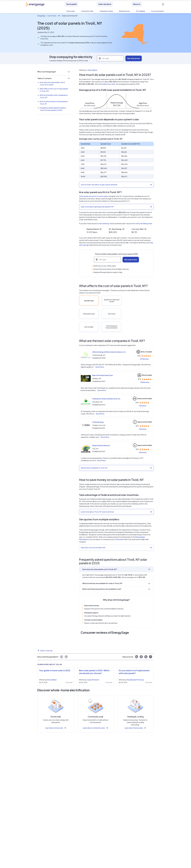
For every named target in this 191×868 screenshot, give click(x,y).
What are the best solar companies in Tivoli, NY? (54, 96)
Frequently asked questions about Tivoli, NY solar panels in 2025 (53, 109)
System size (89, 301)
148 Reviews (145, 382)
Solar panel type (89, 314)
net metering (104, 223)
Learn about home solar (54, 728)
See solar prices (133, 58)
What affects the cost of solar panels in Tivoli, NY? (54, 90)
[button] (53, 72)
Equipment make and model (111, 301)
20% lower (119, 539)
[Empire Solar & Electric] (86, 449)
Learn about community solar (94, 728)
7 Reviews (142, 406)
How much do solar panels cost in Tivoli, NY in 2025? (52, 83)
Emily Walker (92, 70)
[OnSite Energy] (86, 425)
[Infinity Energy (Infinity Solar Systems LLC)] (86, 355)
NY (59, 16)
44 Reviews (144, 359)
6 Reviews (142, 429)
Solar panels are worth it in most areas (93, 196)
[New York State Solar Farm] (86, 378)
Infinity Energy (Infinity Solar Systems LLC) (109, 352)
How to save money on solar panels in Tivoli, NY (54, 102)
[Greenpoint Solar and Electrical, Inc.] (86, 402)
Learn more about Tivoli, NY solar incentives (97, 512)
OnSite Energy (98, 422)
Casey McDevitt (93, 680)
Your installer (88, 327)
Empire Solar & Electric (101, 445)
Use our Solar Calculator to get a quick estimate (99, 185)
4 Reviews (142, 452)
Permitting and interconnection (111, 327)
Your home (111, 314)
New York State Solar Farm (102, 375)
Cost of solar (51, 16)
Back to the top (46, 651)
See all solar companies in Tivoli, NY (94, 468)
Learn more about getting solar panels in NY (97, 207)
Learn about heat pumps (134, 728)
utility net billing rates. (144, 223)
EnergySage (41, 16)
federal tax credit (108, 84)
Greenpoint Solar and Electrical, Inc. (106, 399)
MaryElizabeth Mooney (135, 680)
